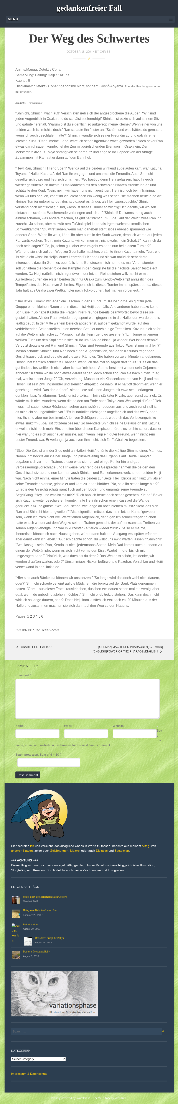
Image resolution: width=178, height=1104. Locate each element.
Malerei (75, 850)
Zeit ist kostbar (30, 924)
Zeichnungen (59, 850)
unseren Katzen (22, 850)
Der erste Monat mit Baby (36, 951)
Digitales (102, 850)
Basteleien (122, 850)
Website (118, 725)
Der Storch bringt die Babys (49, 937)
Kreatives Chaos (46, 629)
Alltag (145, 846)
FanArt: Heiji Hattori (35, 647)
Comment (23, 675)
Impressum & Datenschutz (29, 1073)
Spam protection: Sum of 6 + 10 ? (38, 754)
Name (20, 725)
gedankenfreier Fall (89, 8)
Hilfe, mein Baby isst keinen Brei (40, 910)
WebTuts (120, 1098)
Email (69, 725)
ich (32, 846)
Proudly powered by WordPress (71, 1098)
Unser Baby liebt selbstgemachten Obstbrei (45, 896)
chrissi (105, 51)
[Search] (161, 1030)
